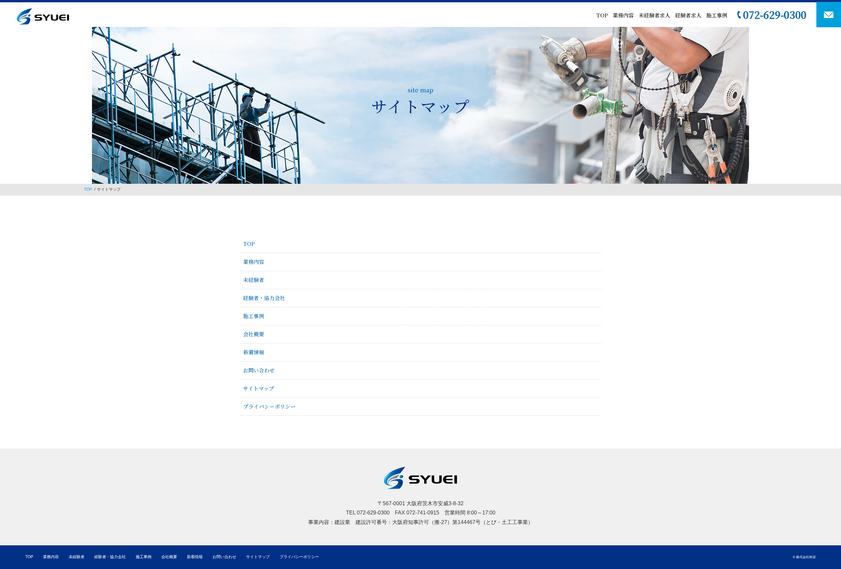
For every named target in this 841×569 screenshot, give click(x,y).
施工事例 (716, 15)
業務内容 (623, 15)
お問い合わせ (259, 370)
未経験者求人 (654, 15)
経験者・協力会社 (264, 298)
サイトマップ (258, 388)
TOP (602, 15)
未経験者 (253, 280)
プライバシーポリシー (269, 406)
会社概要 (253, 334)
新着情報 (253, 352)
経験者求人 (688, 15)
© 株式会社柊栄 (804, 557)
